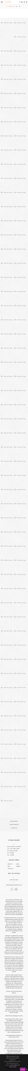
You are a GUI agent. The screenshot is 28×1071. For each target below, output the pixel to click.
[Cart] (22, 2)
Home (8, 6)
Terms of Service (13, 824)
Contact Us (14, 827)
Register (18, 866)
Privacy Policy (14, 821)
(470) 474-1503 (14, 879)
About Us (10, 864)
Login (17, 864)
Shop (14, 6)
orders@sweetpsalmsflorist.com (14, 885)
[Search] (20, 2)
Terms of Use (12, 1066)
